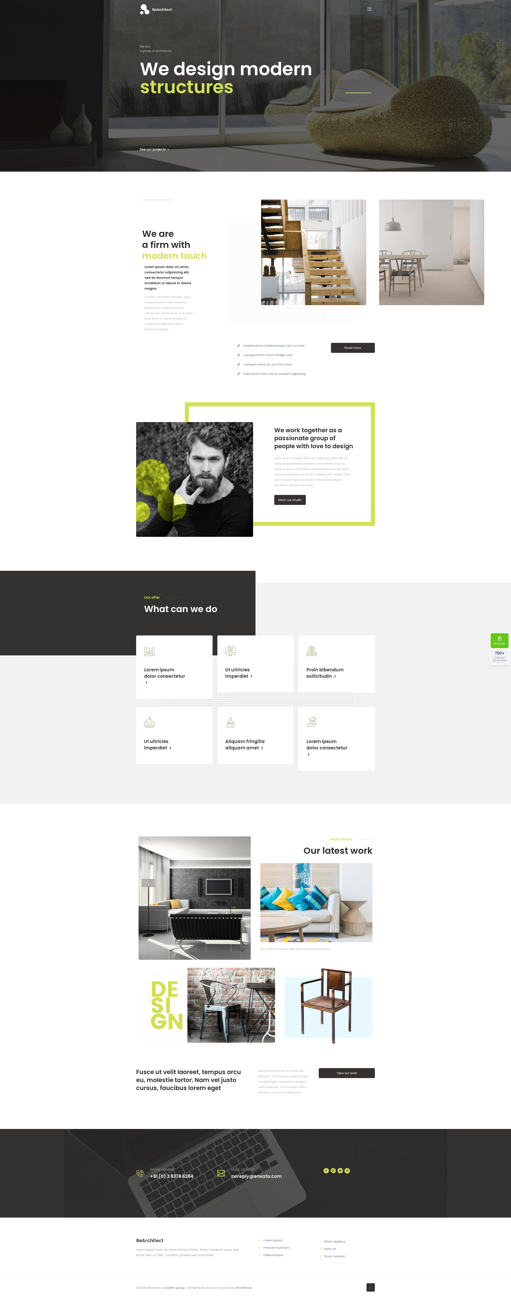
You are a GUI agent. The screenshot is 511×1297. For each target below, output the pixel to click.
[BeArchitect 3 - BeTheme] (156, 9)
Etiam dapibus (335, 1241)
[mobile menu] (369, 9)
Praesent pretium (276, 1248)
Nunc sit (330, 1249)
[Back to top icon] (370, 1287)
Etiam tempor (334, 1256)
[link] (195, 898)
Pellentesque (273, 1255)
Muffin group (175, 1288)
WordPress (244, 1288)
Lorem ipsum (272, 1240)
